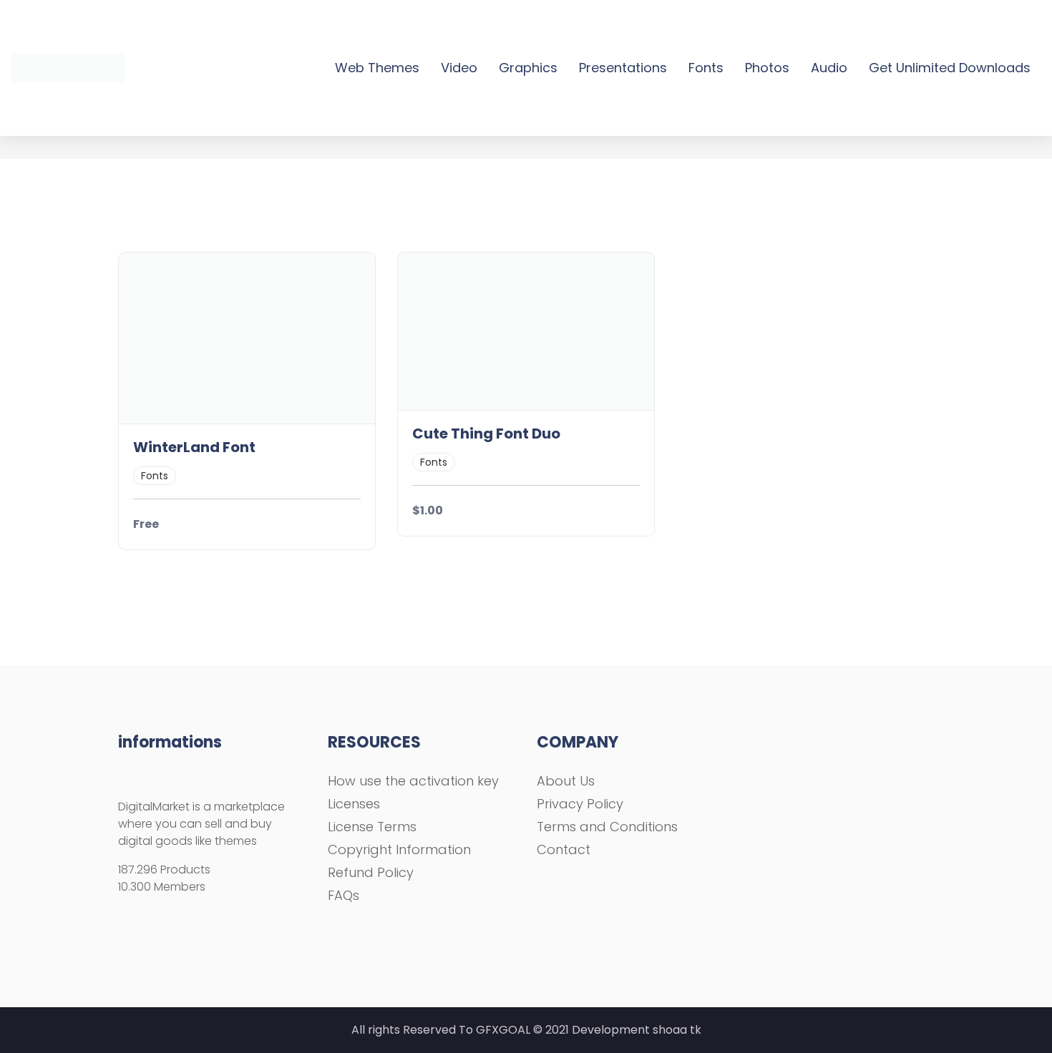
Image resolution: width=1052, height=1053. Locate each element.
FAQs (343, 895)
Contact (563, 849)
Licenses (354, 804)
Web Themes (377, 68)
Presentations (623, 68)
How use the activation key (413, 781)
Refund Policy (371, 872)
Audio (829, 68)
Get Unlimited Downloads (950, 68)
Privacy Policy (580, 804)
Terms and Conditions (607, 827)
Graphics (528, 68)
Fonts (706, 68)
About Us (566, 781)
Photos (767, 68)
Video (459, 68)
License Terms (372, 827)
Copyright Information (399, 849)
